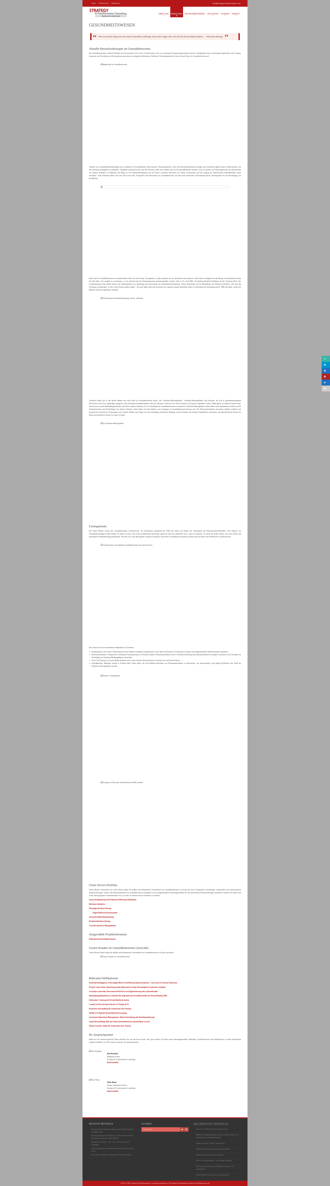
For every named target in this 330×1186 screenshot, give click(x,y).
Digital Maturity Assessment (105, 913)
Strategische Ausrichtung (100, 908)
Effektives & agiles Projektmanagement (210, 1155)
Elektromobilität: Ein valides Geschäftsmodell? (212, 1175)
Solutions (212, 14)
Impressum (115, 3)
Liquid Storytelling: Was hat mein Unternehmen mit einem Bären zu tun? (119, 1022)
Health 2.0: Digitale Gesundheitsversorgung (108, 1013)
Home (94, 3)
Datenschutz (103, 3)
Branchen (176, 14)
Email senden (112, 1062)
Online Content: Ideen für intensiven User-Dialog (110, 1026)
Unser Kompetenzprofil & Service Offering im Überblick (112, 900)
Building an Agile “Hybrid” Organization (210, 1143)
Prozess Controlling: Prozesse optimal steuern (212, 1129)
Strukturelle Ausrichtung (99, 921)
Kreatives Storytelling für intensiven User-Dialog (110, 1009)
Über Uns (164, 14)
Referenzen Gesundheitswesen (102, 939)
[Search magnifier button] (186, 1129)
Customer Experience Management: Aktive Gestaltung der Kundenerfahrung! (122, 1017)
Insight (236, 14)
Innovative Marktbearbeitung (101, 917)
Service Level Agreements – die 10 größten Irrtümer (214, 1160)
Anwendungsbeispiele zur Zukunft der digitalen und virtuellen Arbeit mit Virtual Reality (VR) (128, 996)
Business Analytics (97, 904)
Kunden (225, 14)
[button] (326, 359)
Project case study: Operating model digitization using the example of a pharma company (127, 987)
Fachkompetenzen (195, 14)
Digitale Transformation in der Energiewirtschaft (213, 1149)
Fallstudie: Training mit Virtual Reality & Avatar (109, 1000)
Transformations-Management (102, 926)
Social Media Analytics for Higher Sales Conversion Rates (111, 1155)
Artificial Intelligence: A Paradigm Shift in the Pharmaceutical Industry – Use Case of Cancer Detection (133, 983)
